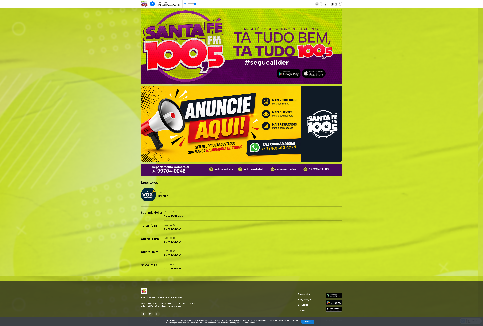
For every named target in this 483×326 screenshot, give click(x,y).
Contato (302, 310)
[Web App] (332, 4)
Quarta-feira (150, 239)
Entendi (308, 321)
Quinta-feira (149, 252)
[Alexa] (340, 4)
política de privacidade (245, 323)
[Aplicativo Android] (336, 4)
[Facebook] (321, 4)
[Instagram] (317, 4)
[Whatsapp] (325, 4)
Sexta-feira (149, 265)
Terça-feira (149, 225)
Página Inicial (304, 294)
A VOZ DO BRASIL (173, 215)
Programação (305, 299)
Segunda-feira (151, 212)
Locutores (303, 305)
